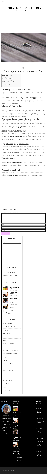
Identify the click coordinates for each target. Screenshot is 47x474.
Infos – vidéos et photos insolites (10, 353)
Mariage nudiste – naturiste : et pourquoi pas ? (19, 456)
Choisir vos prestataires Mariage (9, 336)
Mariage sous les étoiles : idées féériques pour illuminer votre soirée (40, 441)
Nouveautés (5, 360)
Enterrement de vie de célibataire (10, 350)
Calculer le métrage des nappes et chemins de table (15, 287)
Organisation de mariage (8, 363)
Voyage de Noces (6, 390)
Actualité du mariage (7, 323)
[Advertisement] (23, 24)
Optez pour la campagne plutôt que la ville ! (11, 80)
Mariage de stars (6, 356)
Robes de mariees (7, 373)
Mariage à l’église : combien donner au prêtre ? (15, 300)
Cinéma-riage (6, 340)
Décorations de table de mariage (10, 275)
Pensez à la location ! (7, 85)
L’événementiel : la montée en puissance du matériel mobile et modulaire (41, 429)
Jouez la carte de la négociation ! (9, 82)
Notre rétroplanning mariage (9, 272)
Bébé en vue (5, 330)
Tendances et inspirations (8, 380)
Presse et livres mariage (8, 370)
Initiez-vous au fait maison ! (8, 81)
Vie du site (5, 387)
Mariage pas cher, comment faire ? (10, 77)
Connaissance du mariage (8, 343)
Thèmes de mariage (7, 383)
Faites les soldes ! (6, 84)
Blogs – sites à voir (7, 333)
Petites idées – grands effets (9, 367)
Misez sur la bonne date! (8, 78)
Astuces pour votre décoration (9, 326)
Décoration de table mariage (9, 346)
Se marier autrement (7, 377)
